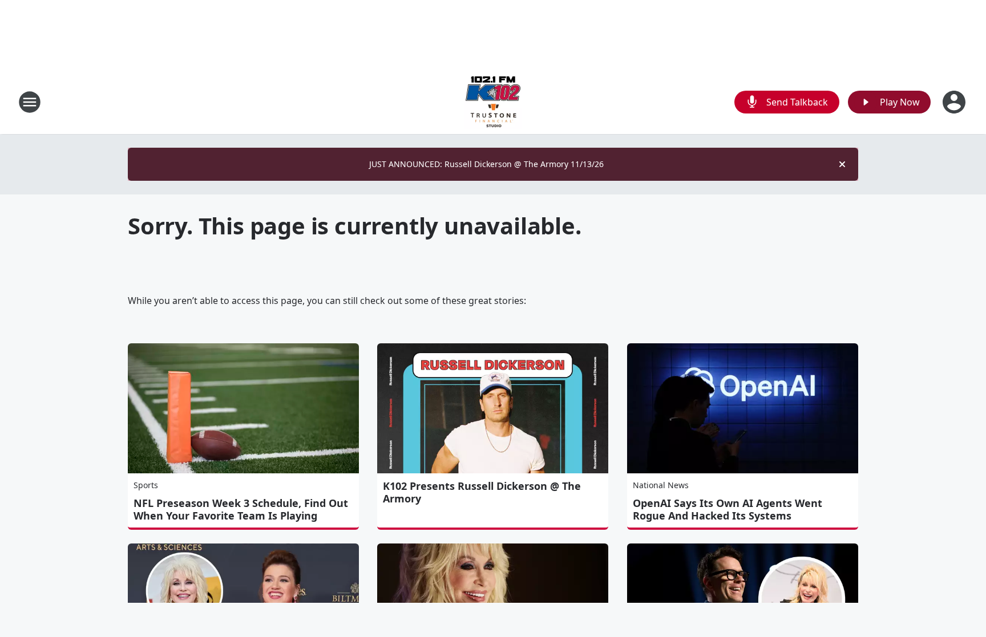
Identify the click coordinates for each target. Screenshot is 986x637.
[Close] (842, 164)
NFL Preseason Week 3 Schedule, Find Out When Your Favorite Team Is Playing (241, 509)
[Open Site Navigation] (29, 102)
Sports (146, 485)
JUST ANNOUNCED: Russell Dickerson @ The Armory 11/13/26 (486, 164)
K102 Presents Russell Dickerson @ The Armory (482, 492)
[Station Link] (493, 102)
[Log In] (955, 102)
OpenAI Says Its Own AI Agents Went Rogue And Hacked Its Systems (727, 509)
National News (661, 485)
